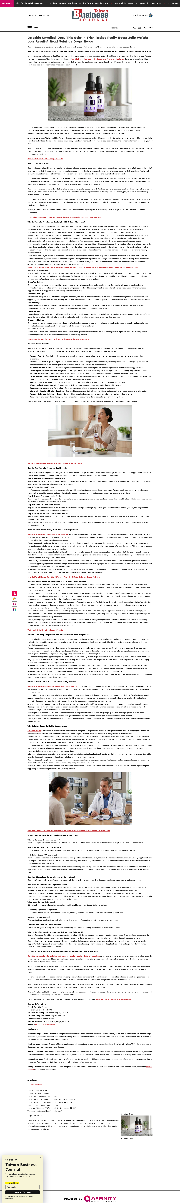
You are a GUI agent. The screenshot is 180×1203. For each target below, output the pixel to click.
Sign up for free (22, 1192)
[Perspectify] (14, 599)
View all (175, 3)
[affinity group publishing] (14, 604)
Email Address (12, 1183)
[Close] (41, 1158)
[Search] (134, 27)
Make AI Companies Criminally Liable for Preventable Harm (79, 3)
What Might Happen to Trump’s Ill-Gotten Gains (138, 3)
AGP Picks (6, 3)
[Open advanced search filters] (139, 27)
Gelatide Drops (36, 1085)
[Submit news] (14, 593)
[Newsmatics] (14, 609)
